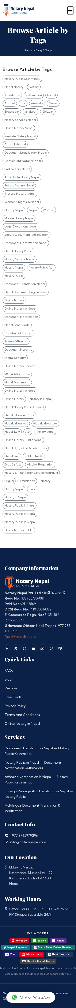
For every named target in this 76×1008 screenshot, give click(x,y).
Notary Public (13, 276)
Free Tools (13, 697)
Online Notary (14, 300)
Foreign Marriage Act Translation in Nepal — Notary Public (39, 794)
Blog (39, 50)
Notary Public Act (41, 267)
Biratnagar (11, 111)
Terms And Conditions (22, 715)
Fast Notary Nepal (17, 169)
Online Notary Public (18, 530)
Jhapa (33, 489)
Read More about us (20, 636)
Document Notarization (21, 317)
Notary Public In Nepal (19, 514)
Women (48, 210)
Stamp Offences (16, 341)
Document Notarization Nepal (25, 243)
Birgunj (9, 481)
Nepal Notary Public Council (24, 407)
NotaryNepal (45, 432)
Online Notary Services (20, 366)
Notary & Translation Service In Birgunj (31, 473)
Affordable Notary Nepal (21, 177)
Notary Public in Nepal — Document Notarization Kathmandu (33, 765)
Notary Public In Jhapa (19, 505)
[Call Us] (6, 835)
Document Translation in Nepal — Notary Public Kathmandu (37, 751)
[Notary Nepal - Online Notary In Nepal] (19, 9)
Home (28, 50)
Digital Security (15, 358)
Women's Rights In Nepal (21, 202)
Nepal (51, 95)
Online (53, 103)
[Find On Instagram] (24, 648)
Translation (12, 95)
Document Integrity (18, 349)
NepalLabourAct (16, 423)
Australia (37, 103)
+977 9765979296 (24, 835)
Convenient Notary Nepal (22, 161)
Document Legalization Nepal (25, 152)
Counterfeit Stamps (18, 333)
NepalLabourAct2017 (19, 415)
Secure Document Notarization (26, 235)
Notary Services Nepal (20, 120)
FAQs (9, 670)
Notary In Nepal (41, 399)
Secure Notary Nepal (19, 185)
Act (27, 432)
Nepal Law (11, 456)
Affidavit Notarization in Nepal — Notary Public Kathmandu (36, 779)
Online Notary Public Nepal (23, 440)
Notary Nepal (13, 210)
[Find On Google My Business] (42, 648)
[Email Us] (6, 842)
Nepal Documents (17, 382)
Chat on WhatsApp (35, 997)
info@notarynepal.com (28, 842)
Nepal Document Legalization (25, 292)
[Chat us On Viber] (60, 648)
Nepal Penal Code (17, 325)
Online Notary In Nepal (20, 308)
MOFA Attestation (17, 374)
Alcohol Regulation (40, 464)
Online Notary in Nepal (22, 723)
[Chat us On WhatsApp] (51, 648)
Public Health (34, 456)
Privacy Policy (15, 706)
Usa (23, 103)
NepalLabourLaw (45, 423)
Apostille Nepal (15, 144)
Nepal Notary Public (18, 251)
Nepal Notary (13, 87)
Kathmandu (34, 95)
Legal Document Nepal (20, 226)
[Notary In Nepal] (27, 583)
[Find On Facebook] (7, 648)
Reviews (11, 688)
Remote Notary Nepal (20, 136)
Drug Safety (13, 464)
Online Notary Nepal (18, 128)
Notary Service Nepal (19, 259)
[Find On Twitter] (16, 648)
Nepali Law (12, 432)
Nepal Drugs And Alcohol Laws (25, 448)
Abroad (9, 103)
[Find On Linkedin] (33, 648)
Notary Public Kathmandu (22, 79)
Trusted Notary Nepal (19, 193)
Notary (34, 87)
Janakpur (30, 111)
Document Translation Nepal (24, 284)
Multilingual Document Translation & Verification (32, 808)
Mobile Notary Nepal (19, 218)
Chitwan (48, 111)
